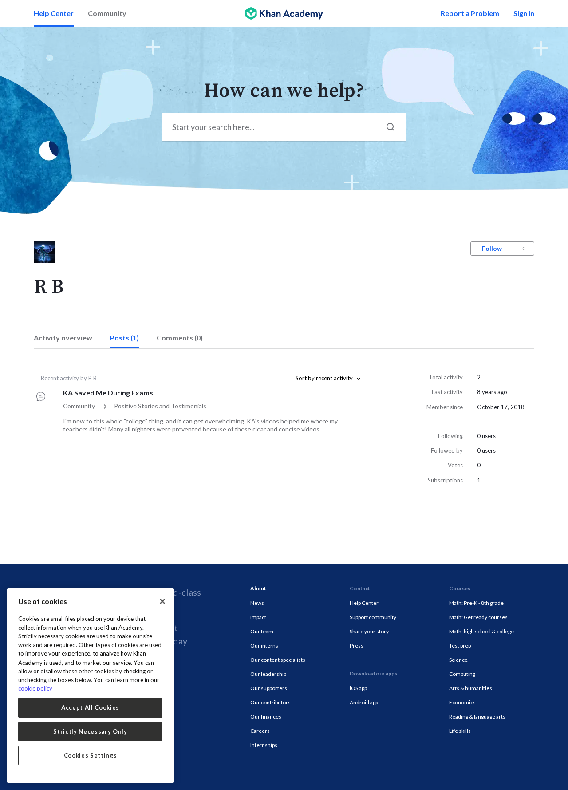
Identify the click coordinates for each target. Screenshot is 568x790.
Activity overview (63, 337)
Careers (260, 730)
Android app (364, 702)
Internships (263, 745)
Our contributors (270, 702)
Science (458, 659)
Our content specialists (277, 659)
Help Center (54, 13)
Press (356, 645)
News (257, 603)
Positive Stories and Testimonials (160, 406)
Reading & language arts (477, 716)
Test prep (460, 645)
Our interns (264, 645)
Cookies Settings (90, 755)
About (258, 588)
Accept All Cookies (90, 707)
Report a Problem (470, 13)
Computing (462, 674)
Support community (373, 617)
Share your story (369, 631)
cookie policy (35, 688)
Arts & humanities (470, 688)
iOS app (358, 688)
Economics (462, 702)
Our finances (265, 716)
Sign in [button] (523, 13)
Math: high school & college (481, 631)
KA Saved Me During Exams (108, 392)
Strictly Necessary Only (90, 731)
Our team (261, 631)
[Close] (162, 601)
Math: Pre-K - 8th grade (476, 603)
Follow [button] (492, 248)
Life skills (460, 730)
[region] (90, 685)
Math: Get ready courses (478, 617)
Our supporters (268, 688)
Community (107, 13)
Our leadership (268, 674)
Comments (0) (180, 337)
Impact (258, 617)
